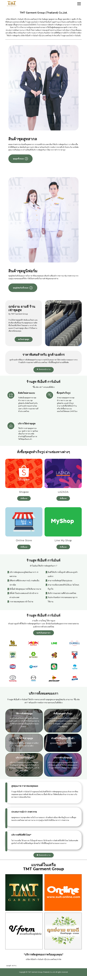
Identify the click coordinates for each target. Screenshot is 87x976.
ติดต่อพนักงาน (44, 369)
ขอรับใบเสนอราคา (43, 633)
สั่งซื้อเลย (24, 498)
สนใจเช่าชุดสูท (23, 339)
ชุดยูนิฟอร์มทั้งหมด (20, 288)
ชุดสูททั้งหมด (18, 159)
